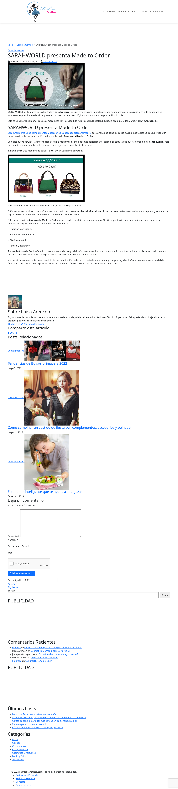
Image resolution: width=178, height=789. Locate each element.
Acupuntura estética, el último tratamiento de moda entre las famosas (49, 717)
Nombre (13, 539)
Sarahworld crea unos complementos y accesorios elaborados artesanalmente (49, 132)
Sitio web (15, 324)
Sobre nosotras (24, 785)
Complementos (16, 50)
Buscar (11, 590)
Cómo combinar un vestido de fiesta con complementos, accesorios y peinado (69, 427)
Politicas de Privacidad (27, 775)
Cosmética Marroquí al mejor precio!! (50, 650)
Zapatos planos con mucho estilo (29, 724)
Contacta (20, 781)
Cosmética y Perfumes (24, 752)
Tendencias (124, 11)
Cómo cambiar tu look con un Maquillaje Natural (37, 727)
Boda (135, 11)
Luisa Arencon (50, 61)
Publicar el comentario (21, 573)
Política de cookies (25, 778)
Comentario (14, 536)
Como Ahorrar (157, 11)
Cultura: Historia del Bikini (44, 657)
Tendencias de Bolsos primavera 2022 (37, 363)
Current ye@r (16, 580)
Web (10, 552)
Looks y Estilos (108, 11)
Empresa (17, 660)
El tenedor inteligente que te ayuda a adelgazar (45, 491)
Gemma (16, 647)
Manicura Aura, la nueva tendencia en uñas (35, 714)
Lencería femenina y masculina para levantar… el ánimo (53, 647)
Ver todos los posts (33, 324)
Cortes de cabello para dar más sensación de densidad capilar (44, 720)
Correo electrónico (18, 546)
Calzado (144, 11)
